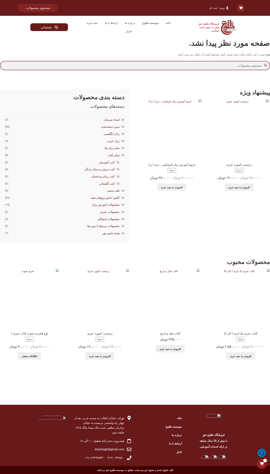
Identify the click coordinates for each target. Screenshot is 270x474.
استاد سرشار (112, 119)
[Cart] (241, 8)
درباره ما (130, 22)
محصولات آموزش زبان (106, 204)
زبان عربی (113, 141)
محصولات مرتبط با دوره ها (103, 226)
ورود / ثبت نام (216, 8)
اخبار (129, 31)
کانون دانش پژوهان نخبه (105, 197)
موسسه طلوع (150, 22)
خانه (168, 22)
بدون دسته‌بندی (110, 126)
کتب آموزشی (107, 162)
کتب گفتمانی (107, 183)
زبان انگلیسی (112, 133)
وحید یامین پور (111, 233)
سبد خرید (92, 22)
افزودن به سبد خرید (239, 187)
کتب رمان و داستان (103, 176)
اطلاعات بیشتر (29, 356)
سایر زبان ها (112, 148)
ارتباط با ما (111, 22)
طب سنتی (113, 190)
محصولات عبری (110, 212)
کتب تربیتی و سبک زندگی (99, 169)
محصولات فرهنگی (108, 219)
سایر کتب (114, 155)
